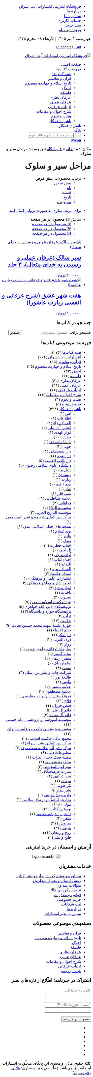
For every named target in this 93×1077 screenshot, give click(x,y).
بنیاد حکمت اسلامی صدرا (50, 602)
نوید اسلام (63, 531)
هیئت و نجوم (71, 399)
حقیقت (65, 437)
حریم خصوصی (69, 899)
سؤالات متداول (69, 885)
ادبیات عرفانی (69, 390)
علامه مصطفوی (58, 691)
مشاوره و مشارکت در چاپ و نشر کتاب (48, 876)
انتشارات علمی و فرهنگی (50, 578)
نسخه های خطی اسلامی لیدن (47, 526)
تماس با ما (72, 16)
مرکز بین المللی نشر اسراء (49, 743)
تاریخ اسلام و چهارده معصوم (58, 366)
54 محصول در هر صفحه (51, 233)
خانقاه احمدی (60, 442)
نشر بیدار (63, 790)
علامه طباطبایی (58, 498)
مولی (66, 804)
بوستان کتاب (60, 809)
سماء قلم (63, 484)
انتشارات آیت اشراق (64, 357)
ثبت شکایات (71, 904)
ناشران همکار (70, 409)
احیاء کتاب (62, 559)
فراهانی (65, 503)
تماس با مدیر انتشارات (62, 913)
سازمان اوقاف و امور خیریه (48, 649)
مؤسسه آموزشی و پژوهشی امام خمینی (38, 719)
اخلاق (76, 371)
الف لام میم (61, 569)
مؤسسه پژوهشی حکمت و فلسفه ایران (39, 729)
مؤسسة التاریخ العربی (53, 512)
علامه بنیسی (61, 686)
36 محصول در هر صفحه (51, 229)
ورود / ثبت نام (70, 30)
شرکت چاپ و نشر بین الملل (48, 672)
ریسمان (64, 475)
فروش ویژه (71, 404)
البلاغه (66, 564)
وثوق (67, 540)
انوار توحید (63, 588)
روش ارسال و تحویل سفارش (57, 881)
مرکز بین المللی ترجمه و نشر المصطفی (38, 517)
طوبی (66, 682)
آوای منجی (62, 555)
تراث (67, 616)
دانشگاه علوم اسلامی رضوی (48, 465)
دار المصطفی (60, 451)
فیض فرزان (61, 705)
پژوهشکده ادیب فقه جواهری (48, 606)
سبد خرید (73, 25)
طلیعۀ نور (63, 677)
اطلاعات (64, 418)
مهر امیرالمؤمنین (57, 767)
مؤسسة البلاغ (60, 508)
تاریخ (67, 197)
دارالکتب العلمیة (58, 460)
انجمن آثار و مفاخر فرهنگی (49, 583)
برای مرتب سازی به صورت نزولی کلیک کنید (45, 210)
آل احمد (65, 550)
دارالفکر (64, 635)
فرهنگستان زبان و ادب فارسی (46, 696)
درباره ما (74, 11)
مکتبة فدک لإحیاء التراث (51, 757)
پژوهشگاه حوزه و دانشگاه (50, 611)
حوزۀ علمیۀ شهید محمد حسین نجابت (41, 625)
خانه (69, 149)
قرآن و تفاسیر (69, 362)
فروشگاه (54, 149)
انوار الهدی (62, 432)
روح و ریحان (61, 832)
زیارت (66, 479)
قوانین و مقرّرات (67, 895)
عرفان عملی (70, 385)
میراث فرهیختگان (56, 771)
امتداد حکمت (60, 573)
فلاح (67, 701)
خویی (66, 446)
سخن (66, 818)
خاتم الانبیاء (62, 630)
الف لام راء (62, 423)
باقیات (66, 592)
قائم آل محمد (60, 715)
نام (68, 188)
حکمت (65, 621)
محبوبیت (64, 202)
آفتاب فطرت (60, 545)
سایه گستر (62, 654)
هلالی (15, 1068)
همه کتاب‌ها (71, 352)
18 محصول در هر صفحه (51, 224)
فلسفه (75, 376)
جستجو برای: (80, 332)
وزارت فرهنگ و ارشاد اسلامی (46, 799)
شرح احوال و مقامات (63, 395)
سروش (65, 823)
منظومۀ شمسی (58, 762)
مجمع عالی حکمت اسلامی (49, 738)
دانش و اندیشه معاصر (53, 814)
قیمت (66, 192)
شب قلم (64, 493)
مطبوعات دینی (59, 752)
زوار (67, 644)
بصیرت (65, 597)
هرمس (65, 828)
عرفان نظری (70, 380)
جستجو (15, 333)
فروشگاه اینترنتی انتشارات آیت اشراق (50, 6)
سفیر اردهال (61, 658)
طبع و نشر (62, 837)
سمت (66, 668)
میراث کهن (62, 776)
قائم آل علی (61, 710)
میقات (66, 781)
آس (68, 413)
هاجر (67, 536)
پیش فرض (62, 183)
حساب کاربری (69, 20)
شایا (67, 489)
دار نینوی (64, 456)
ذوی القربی (62, 639)
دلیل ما (65, 470)
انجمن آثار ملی (59, 427)
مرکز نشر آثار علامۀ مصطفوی (46, 748)
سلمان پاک (62, 663)
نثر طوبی (63, 785)
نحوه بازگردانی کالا (66, 890)
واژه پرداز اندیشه (57, 795)
